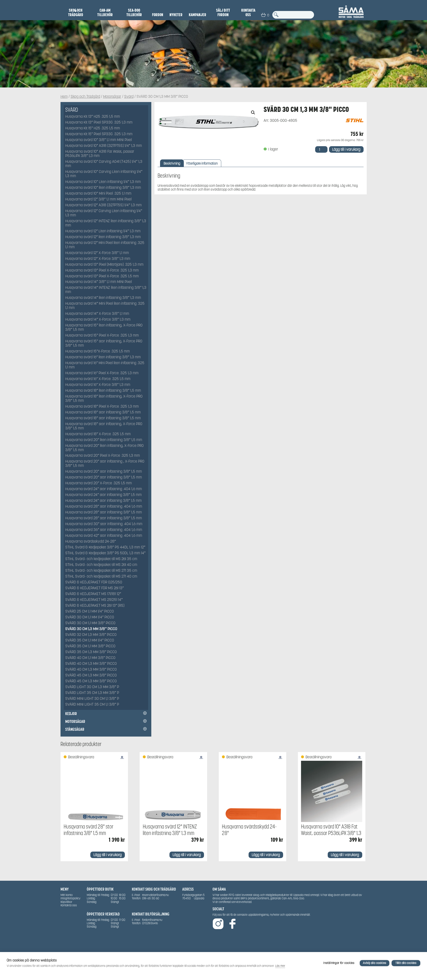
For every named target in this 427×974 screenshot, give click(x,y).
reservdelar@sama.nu (155, 895)
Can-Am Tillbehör (105, 12)
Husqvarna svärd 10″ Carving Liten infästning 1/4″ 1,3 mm (103, 174)
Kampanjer (197, 15)
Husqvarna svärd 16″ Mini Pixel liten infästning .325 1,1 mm (104, 365)
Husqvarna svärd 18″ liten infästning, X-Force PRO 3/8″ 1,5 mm (104, 398)
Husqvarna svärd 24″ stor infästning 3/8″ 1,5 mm (103, 495)
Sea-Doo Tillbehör (134, 12)
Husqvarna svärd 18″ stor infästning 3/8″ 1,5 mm (103, 412)
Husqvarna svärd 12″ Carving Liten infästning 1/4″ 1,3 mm (103, 213)
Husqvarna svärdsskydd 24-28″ (90, 541)
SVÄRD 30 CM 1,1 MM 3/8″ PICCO (90, 623)
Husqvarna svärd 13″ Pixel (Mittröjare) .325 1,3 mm (104, 265)
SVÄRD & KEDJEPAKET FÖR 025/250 (93, 582)
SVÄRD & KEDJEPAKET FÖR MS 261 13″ (94, 588)
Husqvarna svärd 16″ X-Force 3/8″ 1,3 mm (97, 385)
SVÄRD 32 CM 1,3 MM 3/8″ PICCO (91, 635)
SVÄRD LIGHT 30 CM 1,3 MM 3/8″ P (92, 687)
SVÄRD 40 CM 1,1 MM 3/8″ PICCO (90, 658)
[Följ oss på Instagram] (218, 924)
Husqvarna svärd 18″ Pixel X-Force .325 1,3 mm (102, 406)
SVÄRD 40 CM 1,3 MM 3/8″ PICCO (91, 664)
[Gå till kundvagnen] (263, 15)
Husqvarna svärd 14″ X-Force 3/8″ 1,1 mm (97, 314)
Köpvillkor (66, 902)
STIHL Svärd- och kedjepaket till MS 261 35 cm (101, 559)
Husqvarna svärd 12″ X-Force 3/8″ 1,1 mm (97, 253)
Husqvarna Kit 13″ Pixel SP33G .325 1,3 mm (98, 122)
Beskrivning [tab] (172, 163)
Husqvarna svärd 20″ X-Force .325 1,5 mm (98, 483)
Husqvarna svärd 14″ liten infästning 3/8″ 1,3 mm (103, 298)
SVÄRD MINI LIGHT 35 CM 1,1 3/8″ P (92, 704)
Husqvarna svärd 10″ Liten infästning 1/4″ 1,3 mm (103, 182)
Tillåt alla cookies (406, 963)
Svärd (129, 97)
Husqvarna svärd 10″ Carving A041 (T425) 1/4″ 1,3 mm (103, 164)
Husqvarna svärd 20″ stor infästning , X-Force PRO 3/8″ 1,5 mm (104, 463)
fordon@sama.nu (152, 920)
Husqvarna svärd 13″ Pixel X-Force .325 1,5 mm (102, 276)
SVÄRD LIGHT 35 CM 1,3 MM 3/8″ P (92, 693)
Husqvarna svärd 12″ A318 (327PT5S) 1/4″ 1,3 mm (103, 205)
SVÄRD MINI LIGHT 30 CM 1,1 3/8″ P (92, 699)
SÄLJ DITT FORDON (223, 12)
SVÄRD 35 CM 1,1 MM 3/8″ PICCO (90, 646)
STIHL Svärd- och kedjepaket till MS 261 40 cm (101, 565)
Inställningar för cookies (338, 963)
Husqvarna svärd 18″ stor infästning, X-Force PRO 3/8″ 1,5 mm (103, 426)
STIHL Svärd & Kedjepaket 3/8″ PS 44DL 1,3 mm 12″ (105, 547)
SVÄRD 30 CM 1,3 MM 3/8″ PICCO (91, 629)
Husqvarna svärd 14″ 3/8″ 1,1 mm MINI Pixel (98, 282)
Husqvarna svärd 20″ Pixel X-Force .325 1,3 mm (102, 456)
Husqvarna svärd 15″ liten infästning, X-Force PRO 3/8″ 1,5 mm (104, 327)
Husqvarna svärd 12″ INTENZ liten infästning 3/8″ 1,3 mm (105, 223)
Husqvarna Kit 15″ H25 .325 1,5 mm (92, 128)
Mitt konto (67, 895)
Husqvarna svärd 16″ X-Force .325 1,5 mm (97, 379)
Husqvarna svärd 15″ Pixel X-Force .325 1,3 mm (102, 335)
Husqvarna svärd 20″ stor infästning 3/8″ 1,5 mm (103, 472)
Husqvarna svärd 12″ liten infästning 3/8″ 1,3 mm (103, 237)
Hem (64, 97)
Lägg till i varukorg (346, 149)
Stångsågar (74, 729)
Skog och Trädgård (75, 12)
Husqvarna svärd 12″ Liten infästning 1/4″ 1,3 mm (103, 231)
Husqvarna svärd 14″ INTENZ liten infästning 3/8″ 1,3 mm (105, 290)
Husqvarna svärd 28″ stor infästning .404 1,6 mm (103, 506)
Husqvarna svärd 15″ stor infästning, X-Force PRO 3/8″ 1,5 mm (103, 343)
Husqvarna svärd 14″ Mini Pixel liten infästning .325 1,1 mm (105, 306)
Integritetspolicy (70, 898)
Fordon (157, 15)
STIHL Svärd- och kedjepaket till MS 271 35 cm (101, 571)
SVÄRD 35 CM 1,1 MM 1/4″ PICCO (89, 640)
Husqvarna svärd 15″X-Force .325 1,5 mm (97, 351)
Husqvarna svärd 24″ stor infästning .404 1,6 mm (103, 489)
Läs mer (280, 966)
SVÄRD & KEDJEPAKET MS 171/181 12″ (93, 594)
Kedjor (71, 713)
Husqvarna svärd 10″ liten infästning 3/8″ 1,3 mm (103, 188)
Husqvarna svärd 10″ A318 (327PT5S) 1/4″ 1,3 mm (103, 146)
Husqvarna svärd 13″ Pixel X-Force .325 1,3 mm (102, 270)
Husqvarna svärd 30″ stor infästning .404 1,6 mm (103, 524)
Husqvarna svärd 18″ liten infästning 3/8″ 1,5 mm (103, 391)
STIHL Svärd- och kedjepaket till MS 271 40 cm (101, 576)
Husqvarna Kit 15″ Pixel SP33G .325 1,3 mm (98, 134)
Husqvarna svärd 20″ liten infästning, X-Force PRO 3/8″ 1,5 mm (104, 448)
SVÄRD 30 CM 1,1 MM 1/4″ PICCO (89, 617)
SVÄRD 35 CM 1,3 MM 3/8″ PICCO (91, 652)
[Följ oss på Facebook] (232, 924)
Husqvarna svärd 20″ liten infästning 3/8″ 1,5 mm (103, 440)
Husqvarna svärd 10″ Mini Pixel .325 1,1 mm (98, 193)
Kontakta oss (248, 12)
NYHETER (175, 15)
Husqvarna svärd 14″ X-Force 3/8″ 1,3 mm (97, 319)
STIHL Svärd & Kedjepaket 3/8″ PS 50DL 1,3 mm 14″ (105, 553)
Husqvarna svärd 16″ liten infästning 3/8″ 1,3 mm (103, 357)
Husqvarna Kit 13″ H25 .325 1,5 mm (92, 117)
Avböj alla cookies (374, 963)
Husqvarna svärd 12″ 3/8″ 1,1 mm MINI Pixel (98, 199)
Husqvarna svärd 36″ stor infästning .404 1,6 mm (103, 530)
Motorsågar (112, 97)
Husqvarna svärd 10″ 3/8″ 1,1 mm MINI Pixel (98, 140)
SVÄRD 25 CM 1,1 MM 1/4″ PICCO (89, 611)
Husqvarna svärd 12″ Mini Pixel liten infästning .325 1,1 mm (104, 245)
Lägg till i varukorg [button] (107, 854)
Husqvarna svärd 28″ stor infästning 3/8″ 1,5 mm (103, 512)
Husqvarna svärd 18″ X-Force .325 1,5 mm (98, 434)
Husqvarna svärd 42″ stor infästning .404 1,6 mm (103, 536)
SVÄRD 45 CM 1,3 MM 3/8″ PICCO (91, 675)
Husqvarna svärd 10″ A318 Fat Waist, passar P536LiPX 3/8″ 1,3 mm (99, 154)
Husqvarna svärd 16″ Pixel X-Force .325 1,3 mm (102, 373)
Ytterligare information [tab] (202, 163)
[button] (253, 113)
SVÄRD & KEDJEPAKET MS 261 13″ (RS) (94, 606)
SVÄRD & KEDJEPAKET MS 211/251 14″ (94, 600)
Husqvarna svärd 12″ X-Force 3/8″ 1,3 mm (97, 259)
